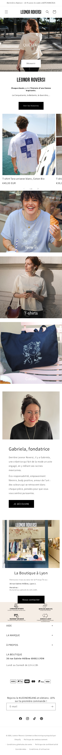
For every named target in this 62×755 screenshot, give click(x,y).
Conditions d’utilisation (39, 749)
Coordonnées (20, 749)
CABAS (3, 385)
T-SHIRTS (5, 319)
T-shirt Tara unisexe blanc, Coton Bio (23, 178)
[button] (6, 11)
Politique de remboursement (36, 739)
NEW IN (4, 254)
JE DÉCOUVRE (21, 503)
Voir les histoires (31, 105)
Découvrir (31, 63)
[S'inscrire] (51, 706)
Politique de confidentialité (46, 744)
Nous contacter (31, 599)
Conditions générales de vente (19, 744)
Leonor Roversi (18, 735)
